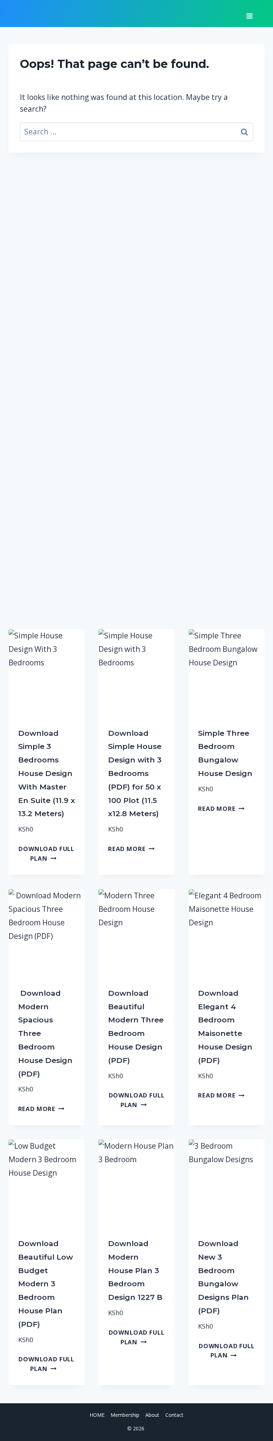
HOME (97, 1414)
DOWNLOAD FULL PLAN (46, 853)
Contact (174, 1414)
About (152, 1414)
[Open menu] (249, 13)
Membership (125, 1414)
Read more (127, 849)
